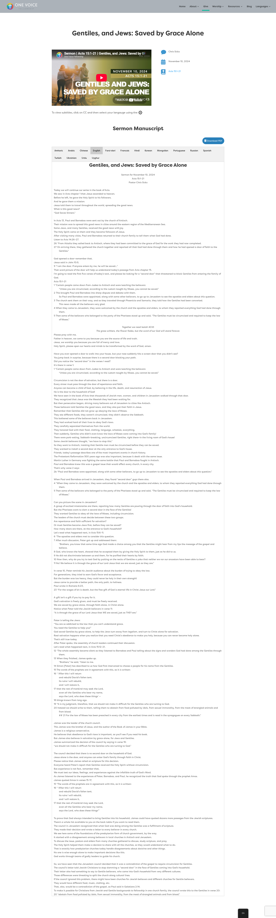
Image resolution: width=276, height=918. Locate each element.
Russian (194, 150)
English (96, 150)
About (193, 6)
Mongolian (162, 150)
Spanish (207, 150)
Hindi (137, 150)
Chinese (84, 150)
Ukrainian (72, 157)
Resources (234, 6)
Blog (249, 6)
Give (205, 6)
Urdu (84, 157)
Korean (148, 150)
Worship (216, 6)
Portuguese (179, 150)
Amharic (58, 150)
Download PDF (214, 140)
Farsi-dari (110, 150)
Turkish (57, 157)
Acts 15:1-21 (175, 71)
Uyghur (95, 157)
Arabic (71, 150)
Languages (262, 6)
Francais (124, 150)
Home (182, 6)
